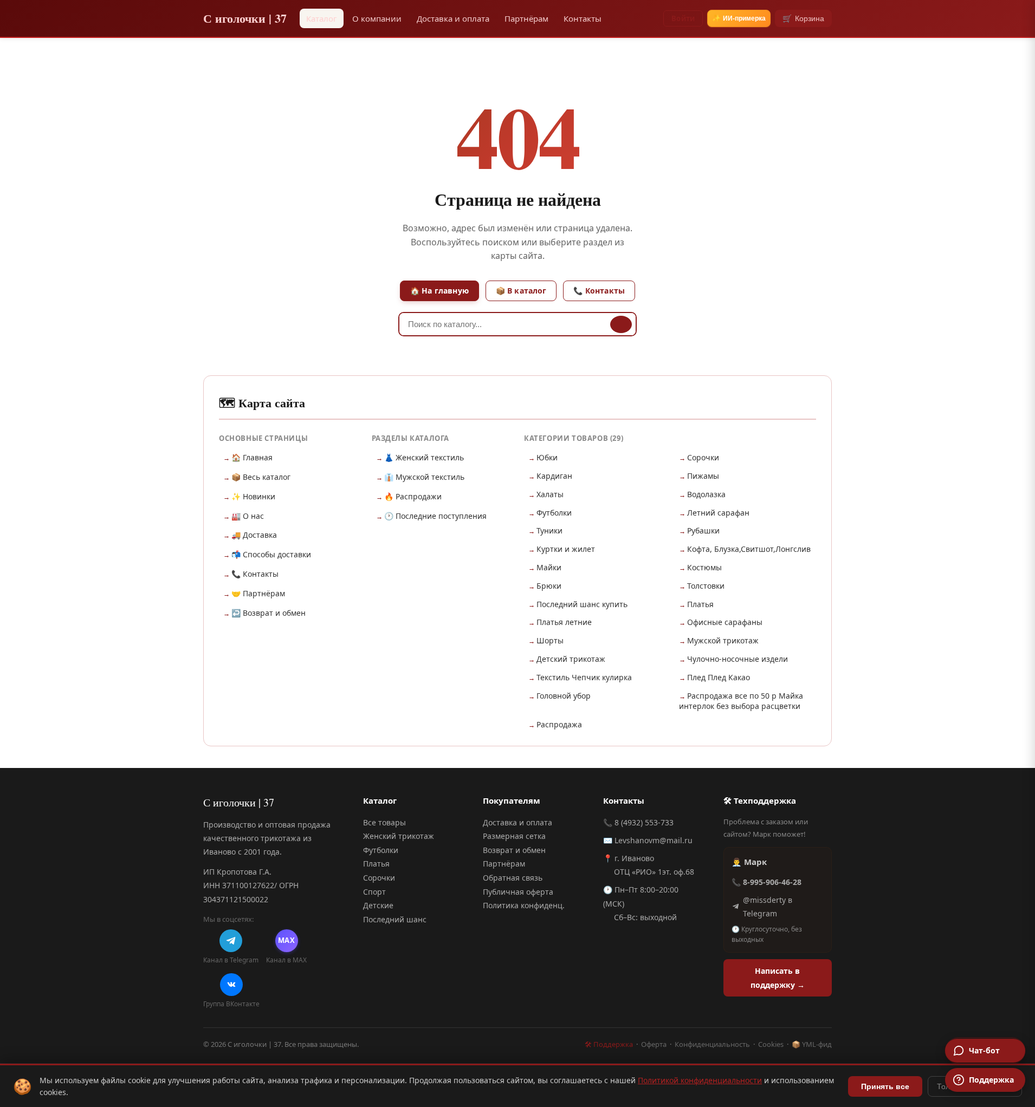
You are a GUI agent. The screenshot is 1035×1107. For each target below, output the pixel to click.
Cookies (771, 1044)
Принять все (885, 1086)
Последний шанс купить (582, 604)
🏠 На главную (439, 290)
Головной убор (563, 696)
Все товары (384, 822)
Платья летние (564, 622)
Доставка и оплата (453, 18)
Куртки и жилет (565, 549)
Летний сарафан (718, 512)
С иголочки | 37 (245, 18)
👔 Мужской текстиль (424, 477)
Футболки (554, 512)
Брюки (548, 586)
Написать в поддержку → (778, 977)
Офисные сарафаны (724, 622)
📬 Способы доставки (271, 554)
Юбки (547, 457)
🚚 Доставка (254, 535)
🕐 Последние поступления (435, 516)
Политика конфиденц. (524, 905)
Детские (378, 905)
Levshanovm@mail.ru (653, 840)
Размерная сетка (514, 836)
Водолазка (706, 494)
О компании (377, 18)
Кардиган (554, 476)
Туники (549, 530)
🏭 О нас (247, 516)
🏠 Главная (252, 457)
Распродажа (559, 724)
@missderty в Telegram (767, 907)
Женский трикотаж (398, 836)
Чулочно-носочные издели (737, 659)
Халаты (550, 494)
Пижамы (703, 476)
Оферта (654, 1044)
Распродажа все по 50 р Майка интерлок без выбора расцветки (741, 701)
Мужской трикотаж (723, 640)
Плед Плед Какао (718, 677)
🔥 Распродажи (413, 496)
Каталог (321, 18)
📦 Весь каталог (260, 477)
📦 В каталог (521, 290)
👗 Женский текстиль (424, 457)
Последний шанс (394, 919)
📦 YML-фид (812, 1044)
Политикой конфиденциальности (700, 1080)
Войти (683, 18)
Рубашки (703, 530)
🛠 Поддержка (609, 1044)
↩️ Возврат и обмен (268, 613)
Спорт (374, 892)
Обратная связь (512, 877)
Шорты (550, 640)
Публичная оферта (518, 892)
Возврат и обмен (514, 850)
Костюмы (704, 567)
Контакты (582, 18)
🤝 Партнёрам (258, 593)
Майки (548, 567)
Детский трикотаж (570, 659)
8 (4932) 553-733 (644, 822)
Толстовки (706, 586)
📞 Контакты (599, 290)
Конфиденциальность (712, 1044)
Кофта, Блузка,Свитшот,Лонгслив (749, 549)
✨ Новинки (253, 496)
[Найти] (621, 324)
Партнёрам (526, 18)
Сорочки (703, 457)
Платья (700, 604)
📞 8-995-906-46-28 (766, 882)
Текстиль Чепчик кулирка (584, 677)
